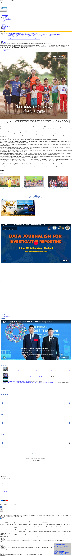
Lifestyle (4, 29)
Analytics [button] (1, 545)
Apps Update (6, 18)
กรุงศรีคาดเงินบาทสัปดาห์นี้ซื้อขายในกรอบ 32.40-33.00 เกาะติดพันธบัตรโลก (22, 33)
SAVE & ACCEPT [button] (3, 555)
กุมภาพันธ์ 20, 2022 (6, 49)
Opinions (4, 21)
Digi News (4, 17)
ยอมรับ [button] (61, 554)
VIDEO (3, 319)
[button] (2, 403)
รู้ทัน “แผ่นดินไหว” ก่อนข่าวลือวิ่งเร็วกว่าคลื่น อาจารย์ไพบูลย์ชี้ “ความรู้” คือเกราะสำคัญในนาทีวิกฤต (26, 376)
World (3, 24)
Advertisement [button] (2, 548)
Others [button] (1, 552)
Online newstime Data (6, 26)
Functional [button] (2, 538)
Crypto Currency (7, 19)
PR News (4, 27)
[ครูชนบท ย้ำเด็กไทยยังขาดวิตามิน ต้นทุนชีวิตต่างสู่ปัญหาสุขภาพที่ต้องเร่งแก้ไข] (11, 181)
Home (3, 12)
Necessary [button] (2, 517)
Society (3, 28)
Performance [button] (2, 541)
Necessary (3, 518)
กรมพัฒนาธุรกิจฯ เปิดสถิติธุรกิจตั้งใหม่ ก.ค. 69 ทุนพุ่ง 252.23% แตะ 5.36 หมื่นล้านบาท (24, 39)
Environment (4, 25)
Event (5, 16)
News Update (4, 14)
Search (12, 0)
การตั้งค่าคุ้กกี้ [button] (57, 554)
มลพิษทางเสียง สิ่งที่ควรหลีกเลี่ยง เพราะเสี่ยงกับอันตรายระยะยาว (19, 381)
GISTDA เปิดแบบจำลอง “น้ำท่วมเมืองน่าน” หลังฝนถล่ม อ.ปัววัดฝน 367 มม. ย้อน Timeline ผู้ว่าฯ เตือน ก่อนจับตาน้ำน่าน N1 (30, 35)
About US (5, 491)
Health (3, 20)
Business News (5, 15)
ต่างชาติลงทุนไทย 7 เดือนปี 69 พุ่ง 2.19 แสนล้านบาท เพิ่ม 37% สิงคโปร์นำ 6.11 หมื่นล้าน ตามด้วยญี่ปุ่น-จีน (28, 37)
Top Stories (4, 23)
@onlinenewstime (6, 316)
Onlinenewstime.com (7, 121)
